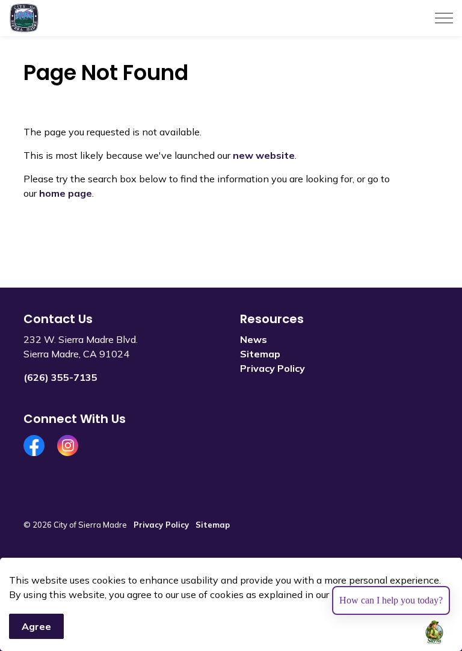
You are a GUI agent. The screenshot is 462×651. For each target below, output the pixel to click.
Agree (36, 626)
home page (65, 193)
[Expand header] (444, 18)
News (253, 339)
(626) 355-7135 (60, 377)
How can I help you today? (391, 600)
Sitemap (260, 354)
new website (264, 155)
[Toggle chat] (434, 632)
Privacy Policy (272, 368)
